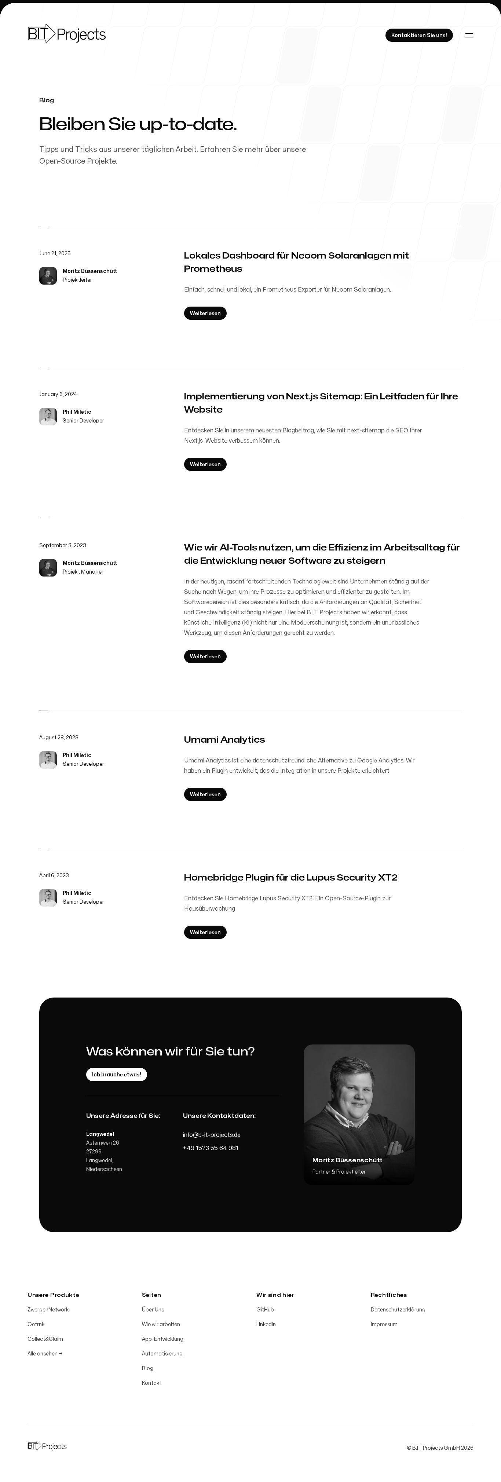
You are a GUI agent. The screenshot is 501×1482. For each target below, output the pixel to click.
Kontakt (152, 1383)
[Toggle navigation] (469, 35)
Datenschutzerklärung (398, 1309)
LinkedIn (266, 1324)
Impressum (384, 1324)
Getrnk (36, 1324)
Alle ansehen (45, 1353)
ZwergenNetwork (48, 1309)
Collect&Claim (45, 1339)
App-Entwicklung (162, 1339)
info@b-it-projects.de (212, 1135)
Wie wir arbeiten (161, 1324)
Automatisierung (162, 1353)
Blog (147, 1368)
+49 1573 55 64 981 (210, 1148)
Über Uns (153, 1309)
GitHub (265, 1309)
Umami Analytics (224, 740)
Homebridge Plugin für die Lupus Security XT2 (291, 878)
